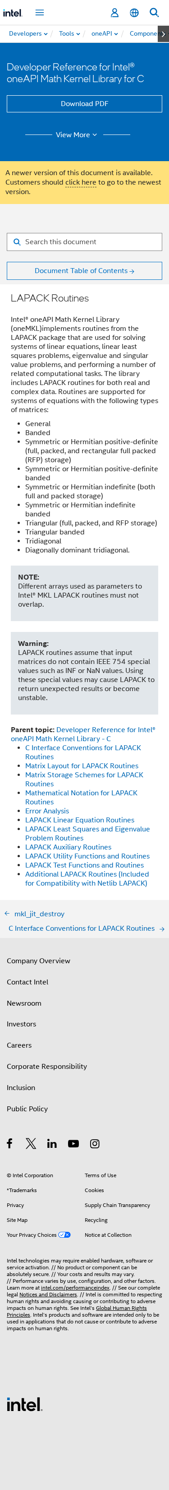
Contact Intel (27, 982)
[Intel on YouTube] (74, 1145)
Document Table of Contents (81, 270)
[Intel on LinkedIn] (52, 1145)
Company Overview (38, 960)
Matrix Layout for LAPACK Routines (81, 766)
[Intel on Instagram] (95, 1145)
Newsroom (24, 1003)
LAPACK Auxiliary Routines (68, 847)
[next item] (163, 34)
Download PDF (85, 103)
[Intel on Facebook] (10, 1145)
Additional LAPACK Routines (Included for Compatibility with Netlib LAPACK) (87, 879)
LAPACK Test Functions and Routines (84, 865)
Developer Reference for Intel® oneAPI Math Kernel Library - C (83, 734)
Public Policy (27, 1109)
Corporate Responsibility (47, 1066)
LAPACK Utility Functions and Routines (87, 856)
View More (73, 134)
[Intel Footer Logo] (25, 1403)
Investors (21, 1024)
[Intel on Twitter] (31, 1145)
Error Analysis (47, 811)
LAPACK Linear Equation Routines (79, 820)
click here (80, 182)
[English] (134, 12)
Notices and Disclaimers (48, 1294)
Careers (19, 1045)
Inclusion (21, 1087)
